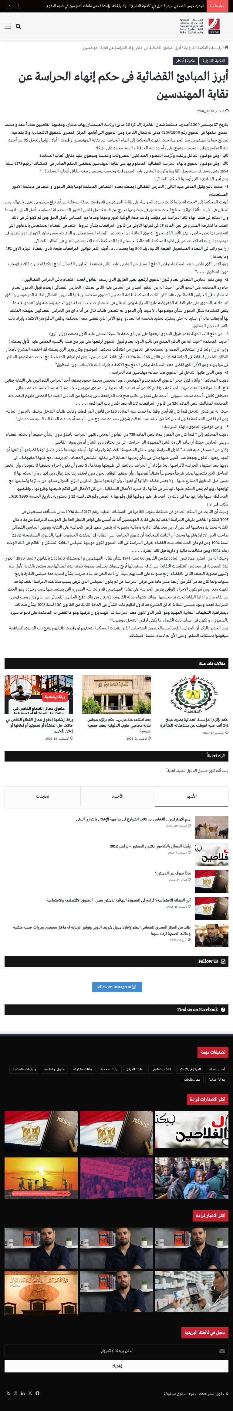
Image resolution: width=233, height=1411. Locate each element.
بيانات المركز (135, 1069)
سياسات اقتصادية (24, 1069)
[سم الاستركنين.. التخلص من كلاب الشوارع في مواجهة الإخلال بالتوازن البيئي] (211, 827)
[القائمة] (8, 29)
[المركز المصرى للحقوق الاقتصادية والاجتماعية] (199, 26)
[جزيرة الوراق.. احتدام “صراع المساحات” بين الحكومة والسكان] (116, 1178)
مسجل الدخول (197, 770)
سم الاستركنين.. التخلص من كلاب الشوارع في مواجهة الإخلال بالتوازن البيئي (133, 819)
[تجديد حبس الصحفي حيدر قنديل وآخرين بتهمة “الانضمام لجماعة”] (191, 1248)
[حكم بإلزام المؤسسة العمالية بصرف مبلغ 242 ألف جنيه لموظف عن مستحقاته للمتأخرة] (194, 694)
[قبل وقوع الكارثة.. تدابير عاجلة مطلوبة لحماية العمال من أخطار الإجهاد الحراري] (41, 1177)
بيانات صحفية (109, 1069)
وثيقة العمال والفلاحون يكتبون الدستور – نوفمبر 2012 (150, 846)
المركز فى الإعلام (190, 1069)
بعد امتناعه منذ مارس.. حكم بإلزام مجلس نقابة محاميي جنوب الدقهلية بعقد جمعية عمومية (119, 725)
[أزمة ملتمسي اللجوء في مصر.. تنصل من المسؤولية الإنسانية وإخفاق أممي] (191, 1178)
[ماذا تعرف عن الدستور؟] (211, 881)
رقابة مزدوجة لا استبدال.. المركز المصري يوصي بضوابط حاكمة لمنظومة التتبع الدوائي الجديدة (137, 5)
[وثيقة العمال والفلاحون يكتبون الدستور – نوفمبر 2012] (211, 854)
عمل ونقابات (192, 1079)
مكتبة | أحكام (185, 60)
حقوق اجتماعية (54, 1069)
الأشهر (191, 796)
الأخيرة (117, 796)
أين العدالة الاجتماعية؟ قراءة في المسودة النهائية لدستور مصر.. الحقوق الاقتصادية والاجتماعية (118, 900)
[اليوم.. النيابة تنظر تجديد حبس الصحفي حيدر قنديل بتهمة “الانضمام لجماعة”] (116, 1291)
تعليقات (42, 796)
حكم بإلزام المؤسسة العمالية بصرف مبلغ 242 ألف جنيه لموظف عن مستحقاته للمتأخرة (194, 722)
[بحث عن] (18, 29)
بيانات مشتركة (82, 1069)
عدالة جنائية (217, 1079)
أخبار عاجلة (217, 1069)
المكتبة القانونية (196, 48)
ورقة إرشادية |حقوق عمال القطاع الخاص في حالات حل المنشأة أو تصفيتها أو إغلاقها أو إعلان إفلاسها (39, 725)
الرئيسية (218, 48)
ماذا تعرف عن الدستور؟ (173, 873)
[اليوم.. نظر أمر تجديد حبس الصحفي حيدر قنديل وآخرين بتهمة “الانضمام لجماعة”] (116, 1248)
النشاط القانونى (161, 1069)
